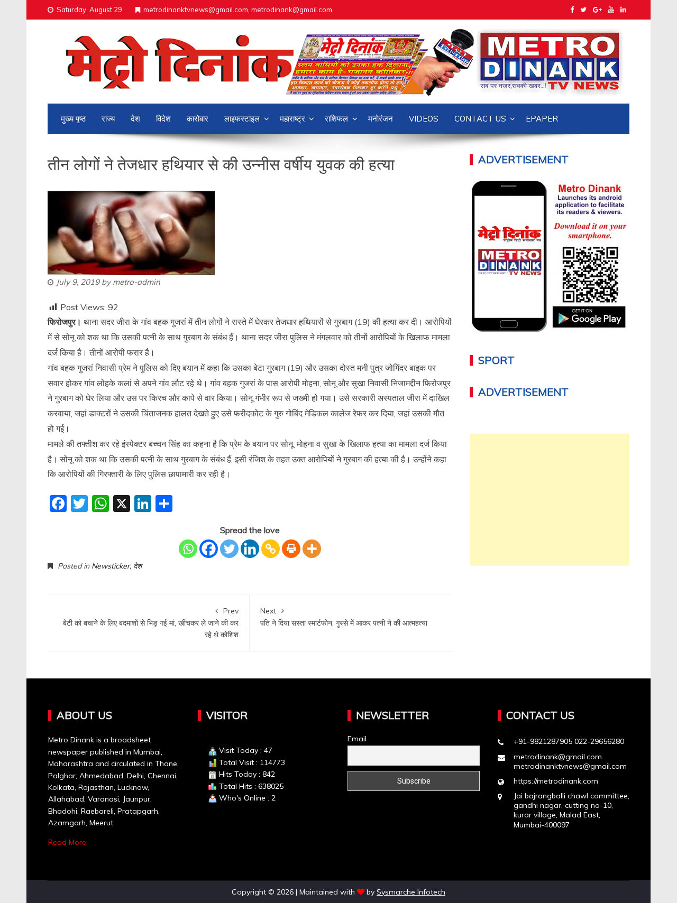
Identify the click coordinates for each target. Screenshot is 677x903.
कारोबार (197, 119)
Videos (423, 119)
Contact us (480, 119)
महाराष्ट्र (292, 119)
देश (135, 119)
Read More (67, 842)
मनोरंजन (380, 119)
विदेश (163, 119)
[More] (312, 548)
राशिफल (336, 119)
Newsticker (111, 566)
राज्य (108, 119)
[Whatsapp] (188, 548)
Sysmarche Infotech (411, 892)
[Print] (291, 548)
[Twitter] (229, 548)
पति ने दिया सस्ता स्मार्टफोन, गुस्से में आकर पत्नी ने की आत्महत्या (343, 616)
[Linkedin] (250, 548)
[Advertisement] (550, 500)
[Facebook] (208, 548)
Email (357, 738)
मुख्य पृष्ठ (73, 119)
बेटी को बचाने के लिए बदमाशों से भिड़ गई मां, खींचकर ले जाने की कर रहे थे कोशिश (151, 622)
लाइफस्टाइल (242, 119)
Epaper (542, 119)
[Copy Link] (270, 548)
